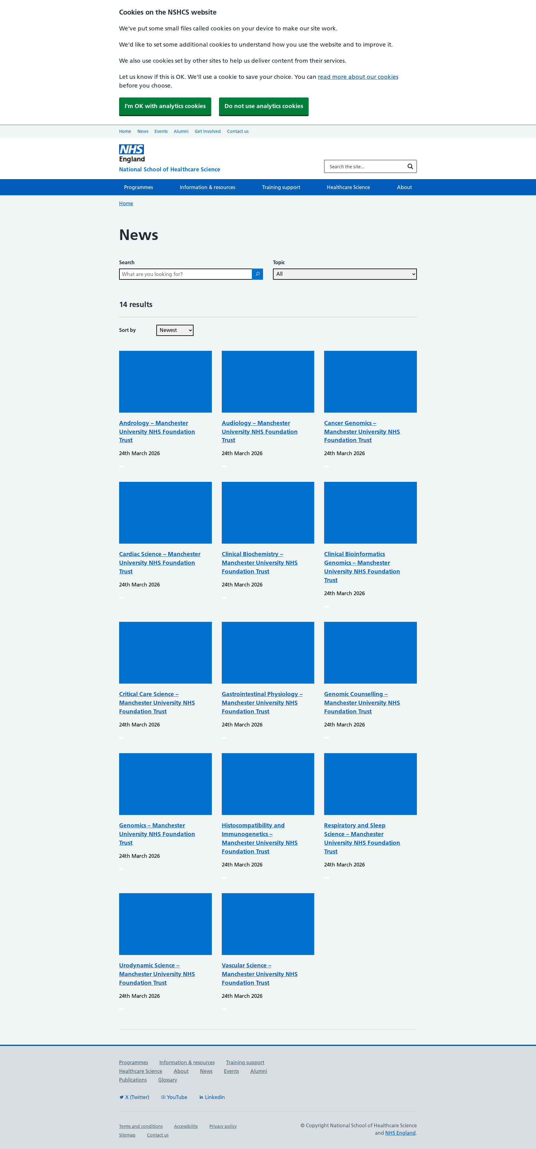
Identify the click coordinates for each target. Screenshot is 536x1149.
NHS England (400, 1133)
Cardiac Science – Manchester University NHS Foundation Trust (159, 562)
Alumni (181, 131)
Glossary (167, 1080)
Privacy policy (223, 1126)
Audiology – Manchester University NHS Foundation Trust (260, 431)
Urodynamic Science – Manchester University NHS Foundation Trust (157, 974)
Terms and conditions (141, 1126)
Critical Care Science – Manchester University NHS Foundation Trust (157, 702)
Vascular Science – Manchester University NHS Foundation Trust (260, 974)
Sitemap (127, 1135)
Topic (279, 262)
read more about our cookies (358, 76)
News (142, 131)
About (404, 187)
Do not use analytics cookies (264, 106)
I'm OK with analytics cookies (165, 106)
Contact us (237, 131)
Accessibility (186, 1126)
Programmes (138, 187)
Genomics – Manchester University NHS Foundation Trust (157, 834)
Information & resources (207, 187)
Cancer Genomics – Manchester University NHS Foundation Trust (362, 431)
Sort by (127, 330)
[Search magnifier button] (410, 166)
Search (127, 262)
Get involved (208, 131)
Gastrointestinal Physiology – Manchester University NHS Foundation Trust (262, 702)
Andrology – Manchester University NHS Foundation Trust (157, 431)
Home (125, 131)
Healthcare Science (348, 187)
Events (161, 131)
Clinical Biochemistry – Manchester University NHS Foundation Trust (260, 562)
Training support (281, 187)
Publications (133, 1080)
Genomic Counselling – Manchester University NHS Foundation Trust (362, 702)
